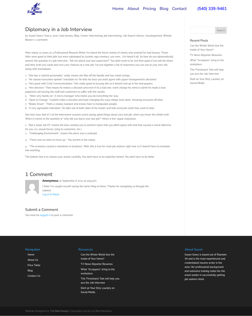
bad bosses (66, 35)
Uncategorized (153, 35)
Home (118, 9)
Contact (179, 9)
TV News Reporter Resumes (206, 55)
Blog (164, 9)
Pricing (149, 9)
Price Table (34, 265)
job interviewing (113, 35)
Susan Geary (36, 35)
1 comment (41, 39)
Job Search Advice (133, 35)
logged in (45, 215)
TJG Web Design (59, 311)
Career (84, 35)
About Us (33, 260)
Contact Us (34, 275)
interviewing (96, 35)
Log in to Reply (50, 194)
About (133, 9)
